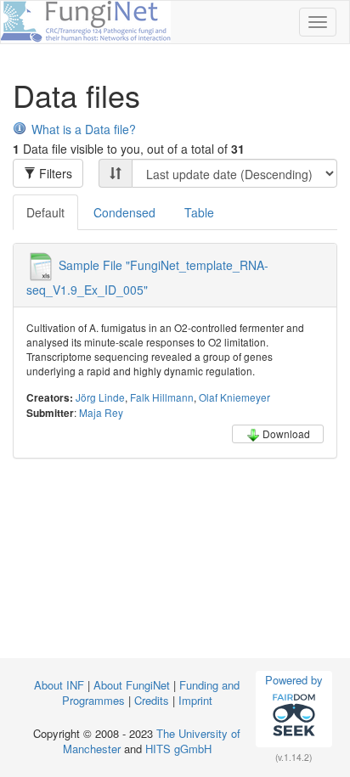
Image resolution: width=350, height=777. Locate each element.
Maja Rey (101, 412)
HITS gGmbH (178, 748)
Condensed (124, 212)
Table (199, 212)
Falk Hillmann (162, 397)
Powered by (294, 680)
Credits (151, 700)
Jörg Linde (100, 397)
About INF (59, 685)
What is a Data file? (83, 129)
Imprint (195, 700)
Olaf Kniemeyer (234, 397)
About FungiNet (131, 685)
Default (45, 212)
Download (286, 433)
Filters (54, 173)
